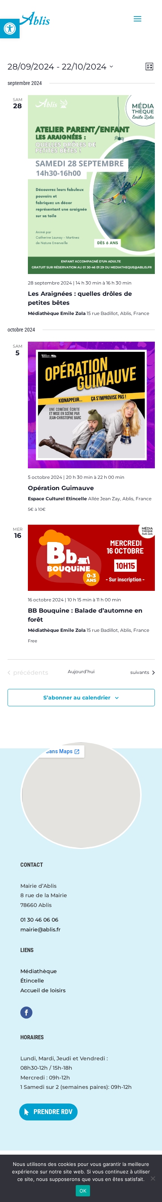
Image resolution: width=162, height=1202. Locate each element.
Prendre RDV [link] (53, 1112)
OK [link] (83, 1191)
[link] (10, 28)
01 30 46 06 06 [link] (39, 919)
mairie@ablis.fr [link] (40, 929)
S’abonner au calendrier (76, 697)
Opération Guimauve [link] (61, 488)
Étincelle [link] (32, 980)
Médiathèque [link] (38, 971)
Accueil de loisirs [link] (43, 990)
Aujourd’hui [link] (81, 671)
